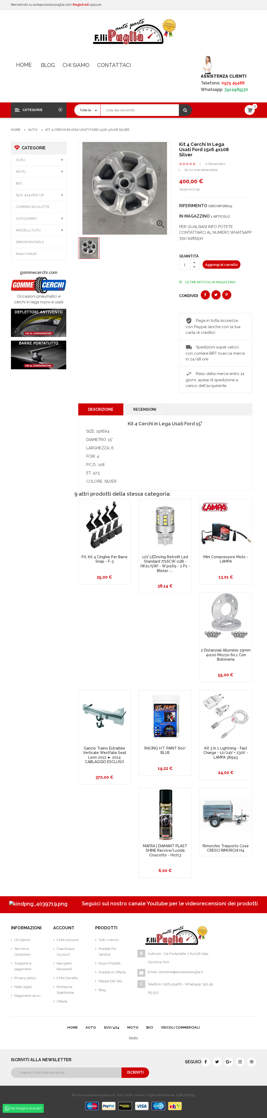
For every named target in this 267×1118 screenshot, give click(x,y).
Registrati (81, 5)
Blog (48, 65)
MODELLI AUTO (28, 230)
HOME (72, 1027)
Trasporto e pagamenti (22, 966)
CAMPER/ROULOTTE (33, 207)
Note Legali (23, 987)
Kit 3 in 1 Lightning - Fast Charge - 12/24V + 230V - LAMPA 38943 (225, 752)
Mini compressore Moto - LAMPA (225, 559)
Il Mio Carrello (67, 978)
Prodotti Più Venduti (107, 951)
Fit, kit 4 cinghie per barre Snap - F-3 (105, 559)
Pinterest (226, 294)
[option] (89, 248)
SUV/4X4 (111, 1027)
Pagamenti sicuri (27, 996)
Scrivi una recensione (200, 170)
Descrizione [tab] (100, 409)
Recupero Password (64, 966)
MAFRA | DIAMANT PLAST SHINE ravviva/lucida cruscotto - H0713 (165, 850)
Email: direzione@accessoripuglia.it (175, 972)
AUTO (20, 160)
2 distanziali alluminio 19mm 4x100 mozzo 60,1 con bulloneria (226, 654)
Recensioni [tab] (144, 409)
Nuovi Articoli (26, 254)
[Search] (185, 110)
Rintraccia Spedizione (65, 989)
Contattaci (114, 65)
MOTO (21, 172)
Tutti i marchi (109, 940)
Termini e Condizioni (22, 951)
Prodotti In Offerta (112, 972)
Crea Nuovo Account (66, 951)
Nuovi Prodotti (109, 963)
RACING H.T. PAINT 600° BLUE (165, 750)
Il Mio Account (67, 940)
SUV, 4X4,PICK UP (30, 195)
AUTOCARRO (26, 218)
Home (24, 65)
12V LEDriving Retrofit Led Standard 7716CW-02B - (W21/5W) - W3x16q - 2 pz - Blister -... (165, 564)
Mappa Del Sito (110, 981)
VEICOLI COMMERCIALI (180, 1027)
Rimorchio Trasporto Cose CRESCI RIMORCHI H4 (226, 848)
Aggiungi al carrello (221, 265)
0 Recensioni (215, 164)
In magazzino (194, 216)
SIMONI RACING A (30, 242)
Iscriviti (135, 1072)
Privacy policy (25, 978)
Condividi (205, 294)
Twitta (216, 294)
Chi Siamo (76, 65)
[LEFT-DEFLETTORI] (38, 323)
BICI (19, 183)
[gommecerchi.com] (38, 285)
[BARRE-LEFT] (38, 355)
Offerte (62, 1001)
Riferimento (193, 205)
